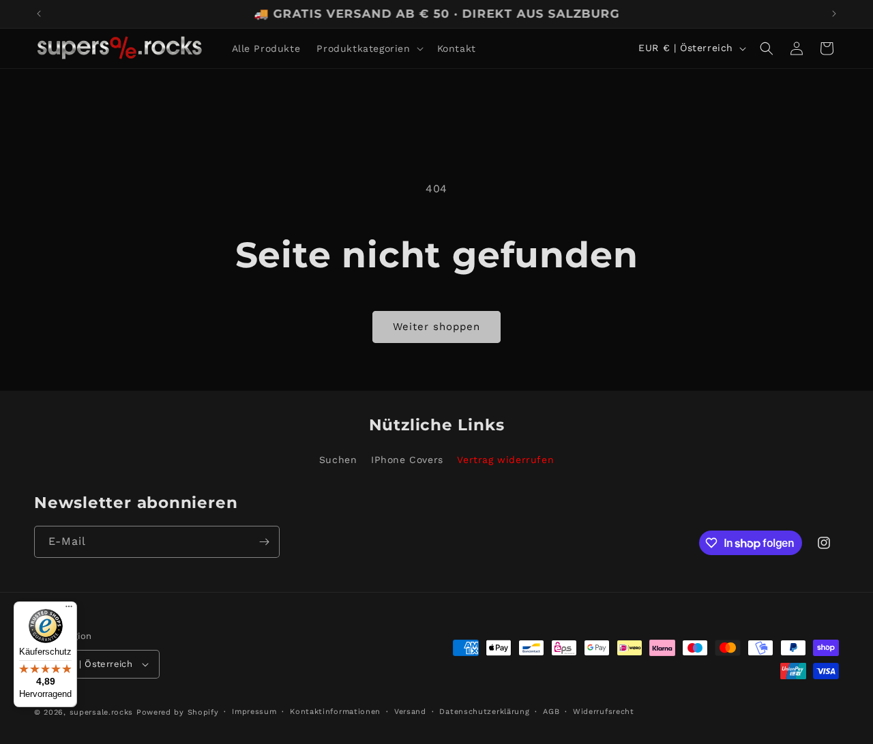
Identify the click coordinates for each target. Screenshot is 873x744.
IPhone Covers (407, 459)
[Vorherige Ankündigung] (39, 14)
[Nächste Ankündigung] (834, 14)
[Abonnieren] (264, 542)
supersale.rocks (102, 712)
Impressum (254, 711)
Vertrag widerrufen (505, 459)
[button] (368, 48)
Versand (410, 711)
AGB (551, 711)
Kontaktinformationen (335, 711)
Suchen (338, 459)
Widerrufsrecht (603, 711)
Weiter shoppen (436, 327)
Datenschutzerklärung (484, 711)
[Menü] (69, 609)
